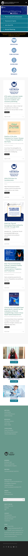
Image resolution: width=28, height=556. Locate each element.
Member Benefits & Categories (10, 465)
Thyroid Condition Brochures (10, 433)
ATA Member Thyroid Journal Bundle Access (13, 481)
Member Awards (7, 492)
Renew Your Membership (9, 464)
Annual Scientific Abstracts (9, 413)
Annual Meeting (7, 412)
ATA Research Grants (8, 494)
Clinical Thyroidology (10, 316)
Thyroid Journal (17, 103)
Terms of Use (10, 526)
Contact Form (7, 520)
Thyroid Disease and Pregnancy (9, 274)
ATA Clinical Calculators (9, 421)
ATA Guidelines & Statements (10, 483)
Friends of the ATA (18, 272)
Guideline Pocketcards (8, 485)
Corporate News (9, 103)
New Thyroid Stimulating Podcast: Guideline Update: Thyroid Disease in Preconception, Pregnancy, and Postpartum (13, 267)
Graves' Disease (10, 145)
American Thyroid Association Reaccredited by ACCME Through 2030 (13, 225)
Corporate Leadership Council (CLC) (11, 471)
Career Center (7, 423)
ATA (5, 103)
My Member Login (8, 462)
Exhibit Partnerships (8, 415)
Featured (13, 103)
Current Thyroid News (8, 430)
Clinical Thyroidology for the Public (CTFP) (12, 487)
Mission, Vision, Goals (8, 506)
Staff (5, 509)
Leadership (6, 507)
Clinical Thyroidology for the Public (12, 143)
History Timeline (7, 424)
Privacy (5, 526)
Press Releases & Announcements (11, 432)
